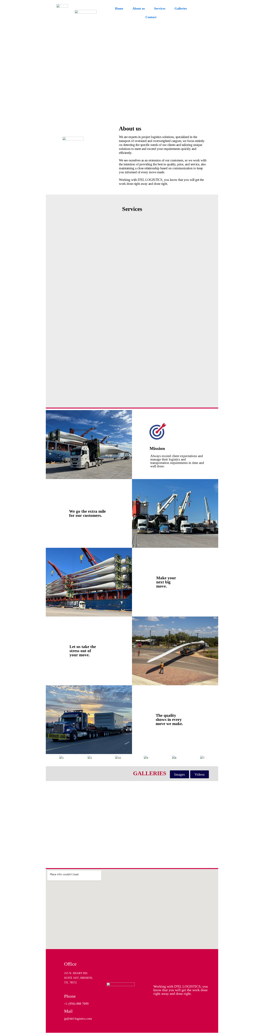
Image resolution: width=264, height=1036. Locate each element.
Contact (150, 17)
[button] (179, 774)
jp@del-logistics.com (78, 1018)
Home (119, 8)
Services (159, 8)
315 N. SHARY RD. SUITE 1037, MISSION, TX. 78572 (78, 978)
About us (138, 8)
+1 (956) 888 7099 (76, 1003)
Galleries (181, 8)
